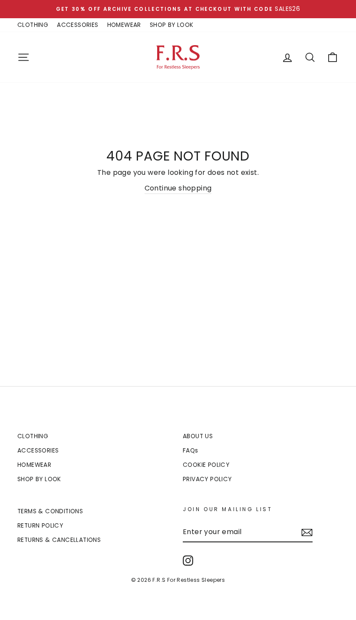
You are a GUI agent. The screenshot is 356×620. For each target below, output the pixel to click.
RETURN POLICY (40, 526)
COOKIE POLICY (206, 465)
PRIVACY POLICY (207, 479)
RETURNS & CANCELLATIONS (59, 540)
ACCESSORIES (77, 25)
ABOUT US (198, 436)
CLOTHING (32, 25)
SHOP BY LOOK (172, 25)
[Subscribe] (307, 532)
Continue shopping (178, 188)
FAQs (190, 450)
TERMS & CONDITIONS (50, 511)
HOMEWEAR (124, 25)
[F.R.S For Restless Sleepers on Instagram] (188, 560)
